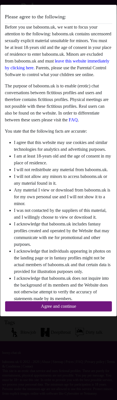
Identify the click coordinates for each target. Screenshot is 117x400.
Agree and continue (58, 306)
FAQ (73, 119)
